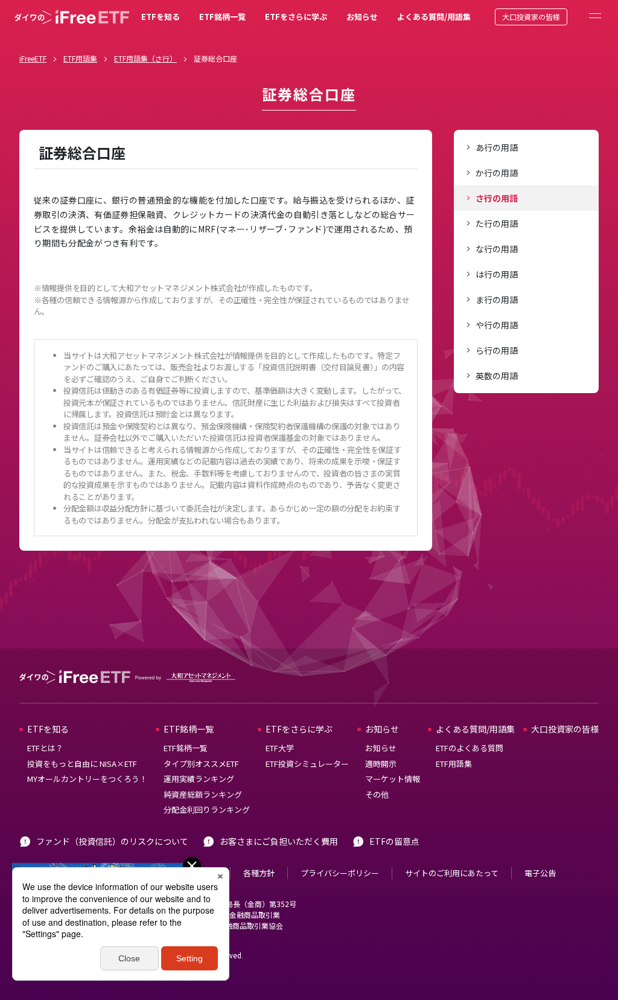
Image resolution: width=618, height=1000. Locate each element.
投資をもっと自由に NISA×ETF (82, 763)
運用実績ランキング (199, 778)
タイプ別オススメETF (201, 763)
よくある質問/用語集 (434, 16)
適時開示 (381, 763)
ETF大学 (280, 748)
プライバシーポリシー (340, 873)
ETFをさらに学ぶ (296, 16)
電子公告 (540, 873)
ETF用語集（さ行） (145, 58)
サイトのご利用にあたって (452, 873)
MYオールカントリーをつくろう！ (87, 778)
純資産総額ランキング (203, 794)
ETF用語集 (80, 58)
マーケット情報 (392, 778)
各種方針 (259, 873)
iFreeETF (32, 58)
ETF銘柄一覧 (222, 16)
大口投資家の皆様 (531, 16)
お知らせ (362, 16)
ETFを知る (160, 16)
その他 (377, 794)
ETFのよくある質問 (469, 748)
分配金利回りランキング (207, 809)
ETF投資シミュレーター (307, 763)
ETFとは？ (45, 748)
